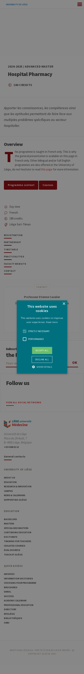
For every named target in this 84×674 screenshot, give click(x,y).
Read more (52, 322)
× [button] (63, 303)
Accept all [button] (42, 350)
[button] (42, 337)
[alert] (42, 337)
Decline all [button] (42, 359)
